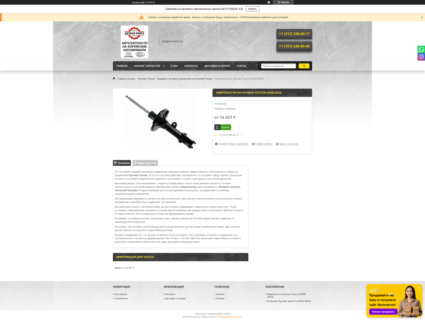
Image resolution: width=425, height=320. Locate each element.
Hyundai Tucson (146, 78)
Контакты (191, 66)
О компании (121, 298)
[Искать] (304, 65)
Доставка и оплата (217, 66)
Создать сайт (138, 2)
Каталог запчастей (147, 66)
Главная (122, 66)
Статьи (241, 66)
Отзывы (220, 298)
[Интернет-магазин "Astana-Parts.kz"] (134, 41)
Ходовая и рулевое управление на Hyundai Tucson (184, 78)
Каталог (220, 294)
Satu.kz (227, 314)
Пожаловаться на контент (230, 317)
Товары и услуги (126, 78)
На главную (121, 294)
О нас (174, 66)
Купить (252, 8)
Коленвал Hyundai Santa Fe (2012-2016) (289, 301)
